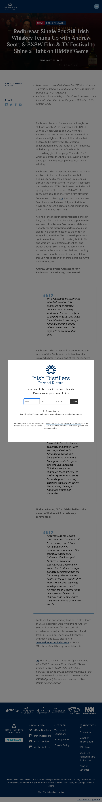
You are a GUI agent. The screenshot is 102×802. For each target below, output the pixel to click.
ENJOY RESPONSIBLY (52, 426)
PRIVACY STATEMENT (72, 424)
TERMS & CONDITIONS (54, 424)
